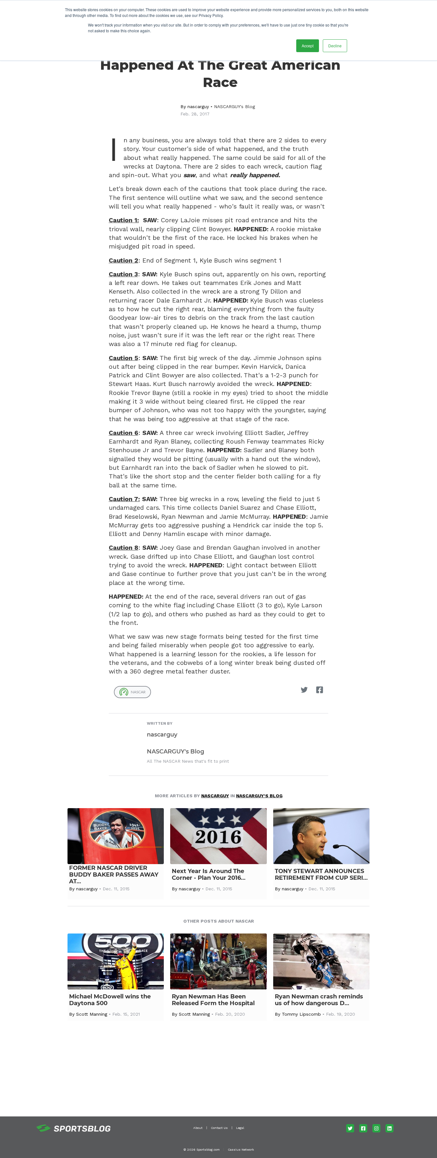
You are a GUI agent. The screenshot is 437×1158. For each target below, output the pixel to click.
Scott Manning (91, 1014)
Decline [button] (335, 45)
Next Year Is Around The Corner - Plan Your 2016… (208, 874)
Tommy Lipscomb (301, 1014)
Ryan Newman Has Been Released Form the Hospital (213, 1000)
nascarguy (198, 106)
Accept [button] (308, 45)
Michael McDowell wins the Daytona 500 (110, 1000)
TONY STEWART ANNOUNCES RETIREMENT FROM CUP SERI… (321, 874)
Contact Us (219, 1128)
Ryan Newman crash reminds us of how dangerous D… (319, 1000)
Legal (240, 1128)
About (198, 1128)
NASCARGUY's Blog (234, 106)
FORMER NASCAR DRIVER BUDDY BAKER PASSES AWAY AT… (113, 875)
